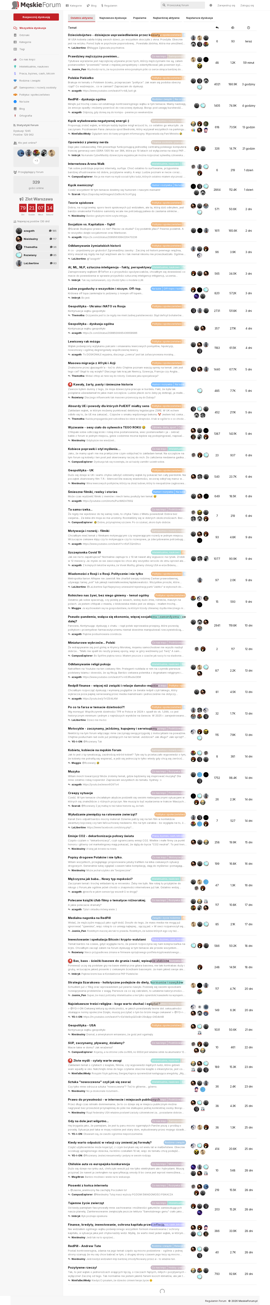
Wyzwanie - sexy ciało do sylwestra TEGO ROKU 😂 (107, 427)
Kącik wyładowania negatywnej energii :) (98, 121)
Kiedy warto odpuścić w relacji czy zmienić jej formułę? (110, 1142)
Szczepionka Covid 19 (84, 552)
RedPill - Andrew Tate (84, 1246)
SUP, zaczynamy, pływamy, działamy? (96, 1043)
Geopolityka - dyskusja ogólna (91, 324)
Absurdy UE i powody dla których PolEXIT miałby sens (108, 406)
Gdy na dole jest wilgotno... (88, 1121)
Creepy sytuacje (80, 793)
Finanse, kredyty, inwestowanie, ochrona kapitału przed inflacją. (116, 1224)
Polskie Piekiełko (81, 78)
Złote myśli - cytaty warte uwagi (97, 1060)
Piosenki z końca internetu (88, 1185)
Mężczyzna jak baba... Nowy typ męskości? (100, 879)
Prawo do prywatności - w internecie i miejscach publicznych (114, 1099)
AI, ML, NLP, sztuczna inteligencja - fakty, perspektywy (109, 267)
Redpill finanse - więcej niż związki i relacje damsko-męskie (113, 685)
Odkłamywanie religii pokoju (89, 664)
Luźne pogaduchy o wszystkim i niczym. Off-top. (104, 288)
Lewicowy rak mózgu (84, 341)
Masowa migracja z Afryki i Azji (91, 363)
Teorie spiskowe (80, 203)
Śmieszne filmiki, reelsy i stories (92, 492)
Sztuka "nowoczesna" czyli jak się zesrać (99, 1082)
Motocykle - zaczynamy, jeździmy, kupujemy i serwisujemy (112, 728)
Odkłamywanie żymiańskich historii (94, 246)
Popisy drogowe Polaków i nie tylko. (95, 857)
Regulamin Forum (215, 1300)
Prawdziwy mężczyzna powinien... (93, 56)
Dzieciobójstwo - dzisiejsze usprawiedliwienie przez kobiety (114, 35)
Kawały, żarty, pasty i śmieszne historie (103, 384)
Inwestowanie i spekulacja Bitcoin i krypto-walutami (107, 939)
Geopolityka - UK (81, 470)
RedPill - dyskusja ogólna (87, 99)
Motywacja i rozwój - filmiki (88, 531)
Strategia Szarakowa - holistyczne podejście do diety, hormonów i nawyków (125, 982)
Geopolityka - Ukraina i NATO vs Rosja (97, 306)
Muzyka (74, 771)
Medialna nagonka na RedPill (89, 918)
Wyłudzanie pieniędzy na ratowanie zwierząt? (102, 814)
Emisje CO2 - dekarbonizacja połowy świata (101, 836)
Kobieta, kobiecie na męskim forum (94, 750)
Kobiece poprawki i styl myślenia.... (94, 449)
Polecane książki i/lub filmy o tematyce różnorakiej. (107, 900)
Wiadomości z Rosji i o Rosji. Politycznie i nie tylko (105, 574)
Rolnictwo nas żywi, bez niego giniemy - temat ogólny (108, 595)
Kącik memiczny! (80, 185)
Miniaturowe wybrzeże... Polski (91, 642)
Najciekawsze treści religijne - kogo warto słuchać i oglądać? (114, 1004)
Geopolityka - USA (82, 1025)
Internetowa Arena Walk (86, 164)
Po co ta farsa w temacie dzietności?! (96, 707)
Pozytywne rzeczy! (82, 1267)
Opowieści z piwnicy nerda (88, 142)
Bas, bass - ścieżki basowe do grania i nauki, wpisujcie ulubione (121, 961)
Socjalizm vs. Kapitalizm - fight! (91, 224)
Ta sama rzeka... (80, 509)
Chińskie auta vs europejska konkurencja (99, 1164)
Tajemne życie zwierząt (86, 1203)
